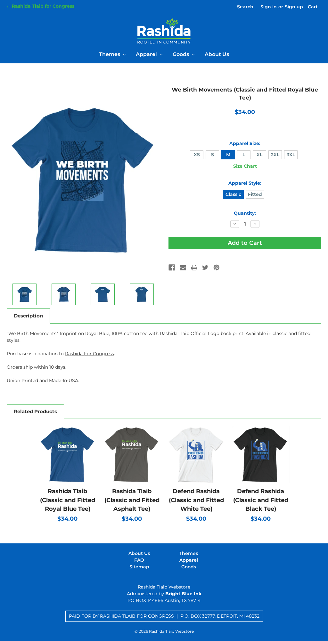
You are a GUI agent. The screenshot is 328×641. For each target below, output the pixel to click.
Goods (181, 54)
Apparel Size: (244, 143)
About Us (217, 54)
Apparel (147, 54)
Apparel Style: (244, 183)
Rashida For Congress (89, 354)
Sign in (268, 7)
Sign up (294, 7)
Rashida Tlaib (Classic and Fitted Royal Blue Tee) (67, 499)
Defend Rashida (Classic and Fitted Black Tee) (260, 499)
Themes (110, 54)
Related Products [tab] (35, 411)
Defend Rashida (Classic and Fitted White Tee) (196, 499)
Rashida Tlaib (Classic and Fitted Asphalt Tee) (132, 499)
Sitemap (139, 567)
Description (28, 316)
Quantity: (245, 213)
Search (245, 7)
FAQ (139, 560)
